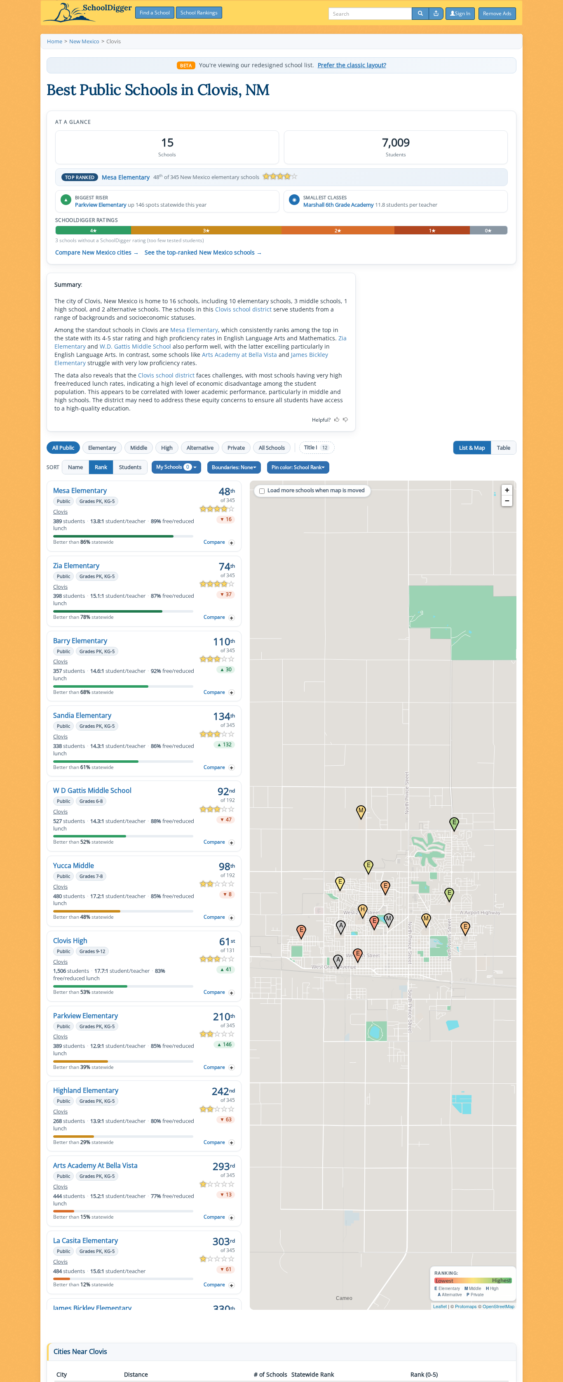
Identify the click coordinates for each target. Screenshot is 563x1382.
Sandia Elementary (82, 715)
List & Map (472, 447)
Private (236, 447)
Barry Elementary (80, 641)
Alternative (200, 447)
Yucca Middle (73, 865)
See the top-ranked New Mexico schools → (203, 252)
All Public (63, 447)
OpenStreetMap (498, 1306)
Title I (315, 447)
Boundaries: (232, 467)
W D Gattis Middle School (92, 790)
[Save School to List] (231, 543)
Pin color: (296, 467)
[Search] (420, 13)
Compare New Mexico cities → (97, 252)
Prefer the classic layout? (352, 65)
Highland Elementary (85, 1090)
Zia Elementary (76, 565)
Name (75, 467)
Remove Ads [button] (497, 13)
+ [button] (507, 490)
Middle (138, 447)
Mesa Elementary (126, 177)
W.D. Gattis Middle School (135, 346)
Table (503, 447)
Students (130, 467)
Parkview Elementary (101, 204)
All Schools (272, 447)
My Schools (172, 466)
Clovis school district (243, 309)
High (167, 447)
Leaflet (440, 1306)
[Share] (436, 13)
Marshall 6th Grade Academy (338, 204)
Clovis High (70, 940)
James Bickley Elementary (92, 1308)
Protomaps (466, 1306)
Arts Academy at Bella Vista (239, 354)
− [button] (507, 500)
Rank (101, 467)
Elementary (102, 447)
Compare (214, 542)
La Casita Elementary (85, 1240)
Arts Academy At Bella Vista (95, 1165)
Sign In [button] (462, 13)
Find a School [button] (155, 12)
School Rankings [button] (199, 12)
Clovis (60, 511)
